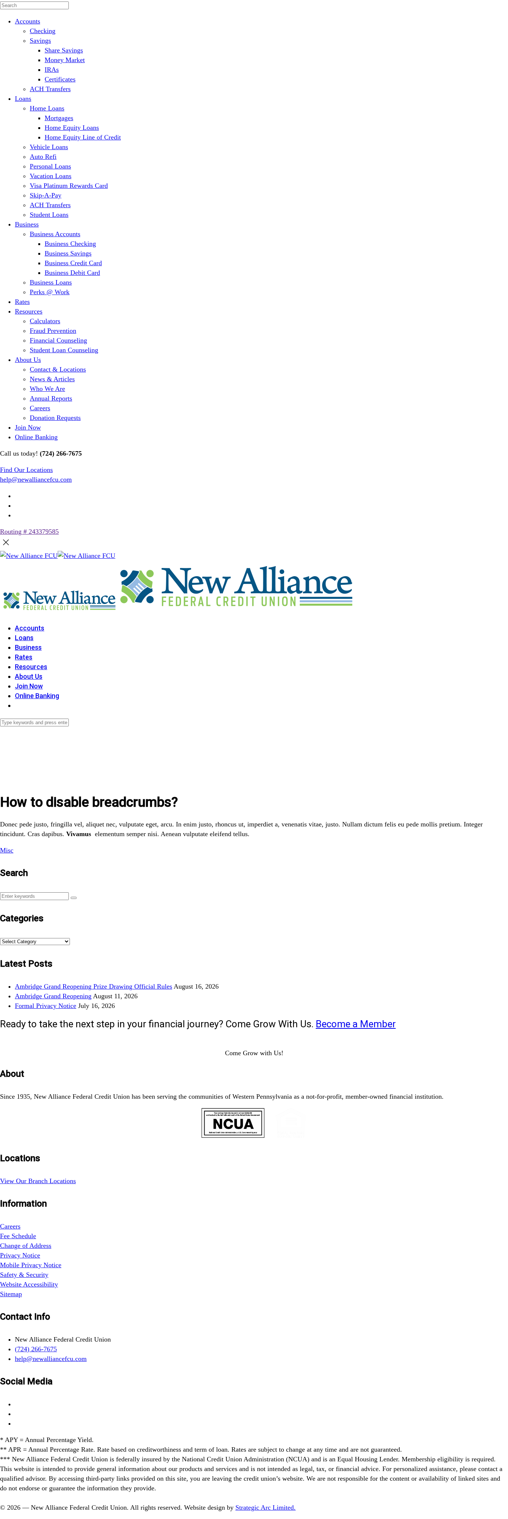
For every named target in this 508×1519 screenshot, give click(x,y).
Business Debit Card (72, 272)
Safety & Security (24, 1274)
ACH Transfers (50, 89)
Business (27, 224)
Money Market (65, 60)
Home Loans (47, 108)
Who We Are (47, 388)
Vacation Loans (50, 176)
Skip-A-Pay (45, 195)
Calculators (45, 321)
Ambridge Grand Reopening (53, 996)
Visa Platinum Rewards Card (69, 185)
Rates (22, 301)
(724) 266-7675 (36, 1349)
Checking (42, 31)
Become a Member (356, 1024)
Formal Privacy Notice (45, 1005)
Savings (40, 40)
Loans (23, 98)
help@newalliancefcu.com (36, 479)
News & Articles (52, 379)
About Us (28, 359)
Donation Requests (55, 417)
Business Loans (51, 282)
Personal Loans (50, 166)
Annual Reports (51, 398)
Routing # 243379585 (29, 531)
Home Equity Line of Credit (83, 137)
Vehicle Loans (49, 147)
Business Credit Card (73, 263)
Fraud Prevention (53, 330)
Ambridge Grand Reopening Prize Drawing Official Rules (93, 986)
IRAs (52, 69)
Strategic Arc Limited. (265, 1507)
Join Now (28, 427)
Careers (40, 408)
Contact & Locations (58, 369)
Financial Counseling (58, 340)
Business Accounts (55, 234)
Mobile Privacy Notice (30, 1265)
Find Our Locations (26, 469)
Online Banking (36, 437)
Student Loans (49, 214)
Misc (6, 850)
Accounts (27, 21)
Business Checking (70, 243)
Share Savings (64, 50)
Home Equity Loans (72, 127)
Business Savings (68, 253)
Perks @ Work (50, 292)
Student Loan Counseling (64, 350)
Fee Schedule (18, 1236)
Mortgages (59, 118)
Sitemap (11, 1294)
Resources (28, 311)
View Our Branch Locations (38, 1181)
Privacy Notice (20, 1255)
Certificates (60, 79)
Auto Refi (43, 156)
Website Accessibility (29, 1284)
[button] (74, 898)
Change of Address (25, 1245)
